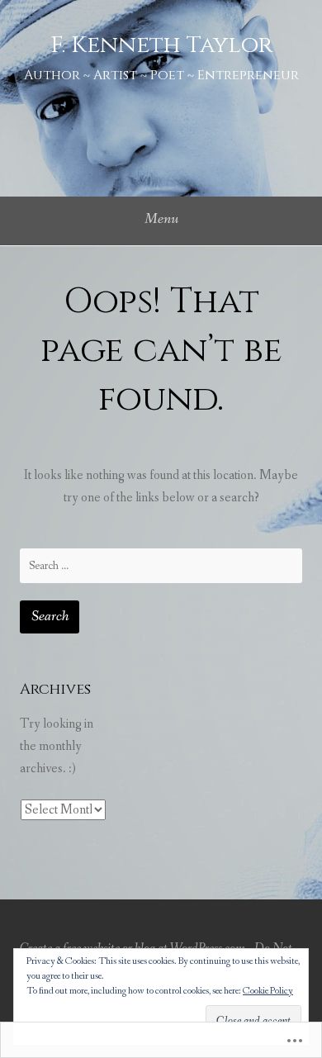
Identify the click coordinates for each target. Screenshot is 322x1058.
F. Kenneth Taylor (161, 45)
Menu (161, 219)
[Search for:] (161, 565)
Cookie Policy (268, 991)
